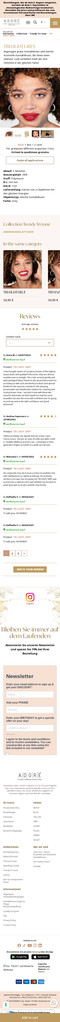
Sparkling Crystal (11, 865)
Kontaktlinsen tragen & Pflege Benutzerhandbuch (14, 904)
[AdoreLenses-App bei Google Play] (19, 956)
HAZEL (36, 831)
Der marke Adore (41, 861)
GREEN (36, 835)
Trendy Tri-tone (10, 870)
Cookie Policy (9, 925)
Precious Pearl (10, 861)
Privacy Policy (9, 920)
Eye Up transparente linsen (13, 880)
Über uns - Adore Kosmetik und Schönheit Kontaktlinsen (44, 855)
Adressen (7, 817)
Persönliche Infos (11, 808)
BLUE (35, 812)
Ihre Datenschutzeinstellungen (31, 1012)
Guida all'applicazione (30, 160)
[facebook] (19, 945)
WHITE (36, 808)
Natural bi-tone (10, 856)
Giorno (6, 875)
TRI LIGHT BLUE (14, 292)
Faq (5, 915)
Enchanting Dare (11, 852)
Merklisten (8, 826)
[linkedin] (40, 945)
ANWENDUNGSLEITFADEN (18, 231)
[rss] (24, 945)
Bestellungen (9, 812)
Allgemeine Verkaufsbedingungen (13, 895)
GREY (35, 821)
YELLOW (37, 817)
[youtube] (30, 945)
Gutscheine (8, 821)
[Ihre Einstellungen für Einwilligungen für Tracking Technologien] (6, 1005)
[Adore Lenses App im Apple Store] (40, 956)
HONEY (36, 826)
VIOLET (36, 840)
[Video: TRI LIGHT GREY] (48, 134)
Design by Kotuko (30, 1004)
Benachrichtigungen (12, 831)
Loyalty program (11, 911)
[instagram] (35, 945)
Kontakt (36, 866)
